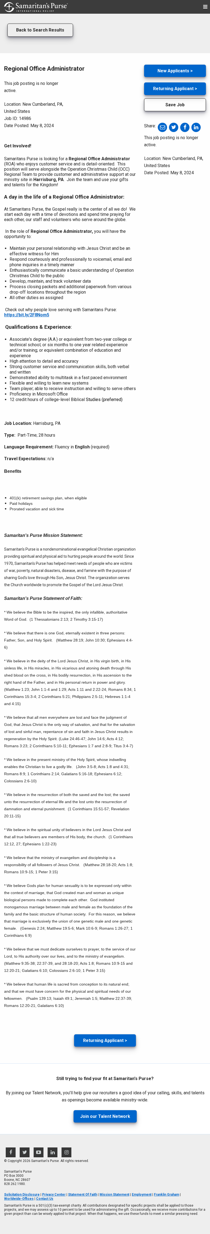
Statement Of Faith (82, 1194)
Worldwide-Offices (19, 1199)
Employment (141, 1194)
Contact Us (44, 1199)
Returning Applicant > (105, 1040)
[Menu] (205, 7)
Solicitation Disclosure (22, 1194)
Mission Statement (114, 1194)
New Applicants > (175, 70)
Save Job (175, 104)
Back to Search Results (40, 30)
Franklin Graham (166, 1194)
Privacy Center (54, 1194)
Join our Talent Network (105, 1116)
